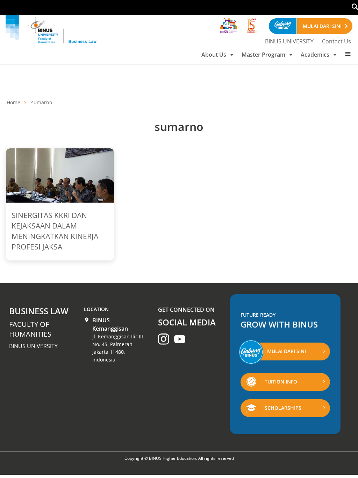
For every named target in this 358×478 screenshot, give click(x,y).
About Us (213, 54)
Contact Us (336, 41)
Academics (315, 54)
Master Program (263, 54)
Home (13, 102)
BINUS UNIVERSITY (289, 41)
